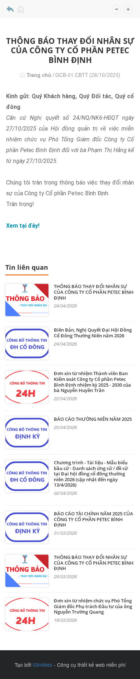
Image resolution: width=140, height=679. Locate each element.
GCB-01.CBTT (71, 74)
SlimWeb (42, 664)
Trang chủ (38, 74)
